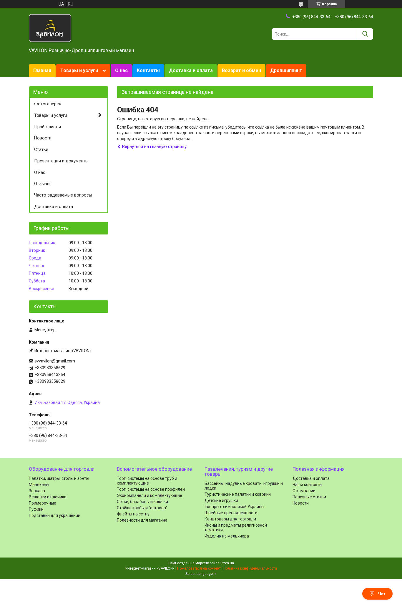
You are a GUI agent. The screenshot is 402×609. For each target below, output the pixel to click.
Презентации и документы (61, 161)
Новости (43, 138)
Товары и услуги (79, 70)
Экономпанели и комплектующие (149, 495)
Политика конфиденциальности (250, 568)
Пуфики (36, 509)
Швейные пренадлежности (231, 512)
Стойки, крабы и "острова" (142, 507)
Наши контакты (307, 484)
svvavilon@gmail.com (55, 361)
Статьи (41, 149)
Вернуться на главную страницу (154, 146)
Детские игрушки (221, 500)
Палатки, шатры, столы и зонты (59, 478)
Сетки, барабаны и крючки (142, 501)
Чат (382, 593)
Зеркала (37, 490)
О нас (121, 70)
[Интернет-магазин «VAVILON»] (50, 28)
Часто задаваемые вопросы (63, 195)
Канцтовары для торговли (230, 519)
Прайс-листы (47, 126)
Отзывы (42, 183)
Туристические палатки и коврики (238, 494)
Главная (42, 70)
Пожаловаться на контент (199, 568)
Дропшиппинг (286, 70)
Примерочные (42, 503)
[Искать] (365, 34)
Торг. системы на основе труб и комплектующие (147, 480)
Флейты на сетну (133, 514)
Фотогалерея (47, 104)
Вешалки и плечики (48, 497)
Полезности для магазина (142, 520)
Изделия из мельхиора (227, 536)
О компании (304, 490)
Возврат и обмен (241, 70)
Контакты (148, 70)
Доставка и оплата (191, 70)
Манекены (39, 484)
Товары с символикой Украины (234, 506)
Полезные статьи (309, 497)
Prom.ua (227, 563)
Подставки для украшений (54, 515)
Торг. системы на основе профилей (151, 489)
